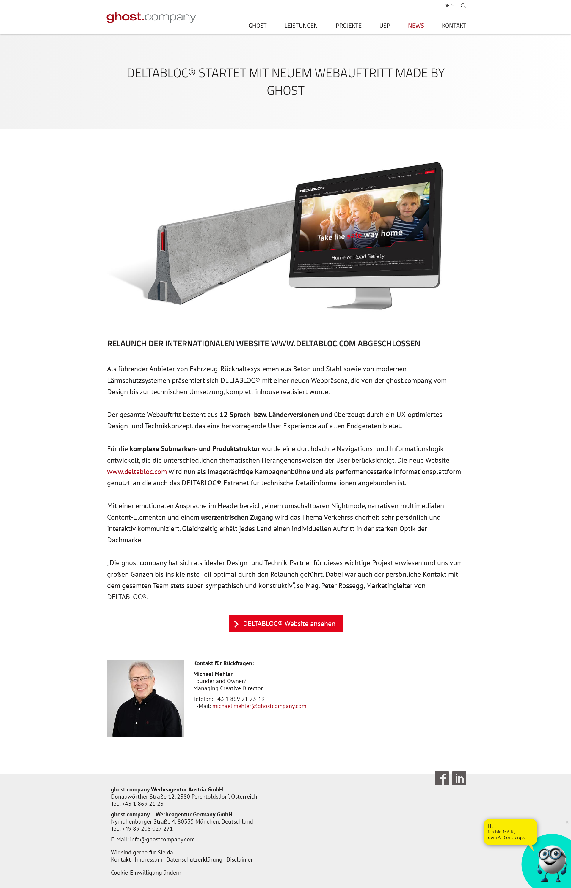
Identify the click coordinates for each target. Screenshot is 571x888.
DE (446, 5)
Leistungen (301, 26)
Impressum (148, 859)
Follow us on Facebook (442, 778)
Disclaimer (239, 859)
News (416, 26)
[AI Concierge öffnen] (510, 832)
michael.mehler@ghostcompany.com (259, 706)
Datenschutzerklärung (194, 859)
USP (384, 26)
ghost (258, 26)
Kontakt (454, 26)
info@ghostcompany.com (162, 839)
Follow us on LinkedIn (459, 778)
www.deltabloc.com (137, 471)
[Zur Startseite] (151, 17)
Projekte (349, 26)
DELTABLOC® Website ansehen (289, 623)
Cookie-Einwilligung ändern (146, 872)
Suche (463, 6)
